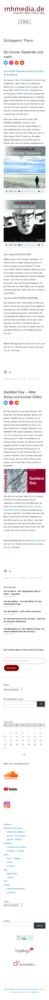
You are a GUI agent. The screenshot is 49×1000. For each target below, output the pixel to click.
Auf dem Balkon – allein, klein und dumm (22, 611)
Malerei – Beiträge (14, 839)
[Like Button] (5, 372)
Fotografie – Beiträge (15, 850)
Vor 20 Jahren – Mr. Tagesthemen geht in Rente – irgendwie (22, 592)
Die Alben (11, 866)
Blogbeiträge (12, 873)
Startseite (7, 824)
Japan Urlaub (20, 79)
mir (11, 346)
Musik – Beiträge (13, 858)
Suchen (7, 921)
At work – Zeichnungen (16, 835)
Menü (26, 22)
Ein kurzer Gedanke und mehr (23, 54)
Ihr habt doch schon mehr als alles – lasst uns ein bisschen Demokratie (24, 620)
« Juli (23, 754)
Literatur (10, 877)
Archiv (6, 901)
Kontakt (7, 885)
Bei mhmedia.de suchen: (14, 699)
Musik (24, 379)
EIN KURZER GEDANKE (14, 71)
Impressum (11, 892)
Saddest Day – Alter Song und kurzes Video (23, 394)
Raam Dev (35, 992)
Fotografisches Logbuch (16, 847)
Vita (5, 881)
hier (5, 547)
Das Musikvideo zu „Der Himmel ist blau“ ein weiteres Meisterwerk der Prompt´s (24, 630)
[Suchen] (41, 704)
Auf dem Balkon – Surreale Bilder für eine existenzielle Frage (22, 602)
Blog (5, 869)
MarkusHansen (11, 379)
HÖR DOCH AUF (36, 71)
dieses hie (36, 424)
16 (41, 736)
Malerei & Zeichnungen (13, 828)
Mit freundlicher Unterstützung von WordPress (21, 989)
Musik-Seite (36, 343)
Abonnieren (11, 668)
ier (6, 350)
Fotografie (8, 843)
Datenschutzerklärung (16, 888)
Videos (10, 862)
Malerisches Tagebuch (16, 831)
